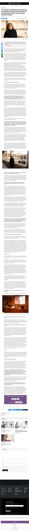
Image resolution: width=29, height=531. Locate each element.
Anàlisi (2, 429)
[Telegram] (2, 49)
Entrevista (3, 8)
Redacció (2, 445)
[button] (14, 482)
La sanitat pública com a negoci (5, 430)
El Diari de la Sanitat (3, 489)
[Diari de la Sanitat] (14, 3)
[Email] (2, 55)
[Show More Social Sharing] (7, 18)
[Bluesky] (2, 47)
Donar (20, 402)
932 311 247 (16, 494)
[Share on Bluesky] (5, 18)
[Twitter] (2, 45)
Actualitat (3, 442)
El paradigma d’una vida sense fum (6, 444)
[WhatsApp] (2, 53)
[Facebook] (2, 44)
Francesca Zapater (17, 432)
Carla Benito (2, 16)
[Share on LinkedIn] (6, 18)
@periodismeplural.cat (20, 490)
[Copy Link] (2, 56)
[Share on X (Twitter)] (3, 18)
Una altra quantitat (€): (12, 402)
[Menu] (2, 3)
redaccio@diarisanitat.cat (18, 491)
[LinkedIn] (2, 51)
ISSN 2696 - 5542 (3, 494)
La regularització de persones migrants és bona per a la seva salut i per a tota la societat (21, 431)
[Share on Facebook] (2, 18)
